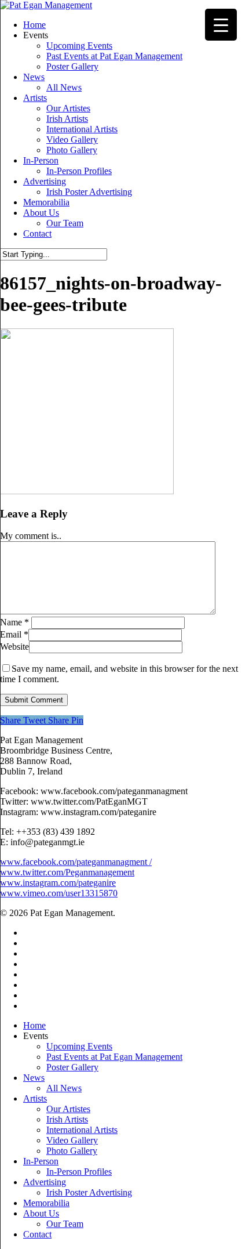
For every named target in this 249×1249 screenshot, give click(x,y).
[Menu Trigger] (221, 25)
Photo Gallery (71, 1151)
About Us (41, 1213)
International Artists (82, 1130)
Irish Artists (67, 1119)
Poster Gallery (72, 1067)
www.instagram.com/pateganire (58, 883)
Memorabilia (46, 1203)
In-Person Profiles (79, 1171)
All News (64, 1088)
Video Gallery (72, 1140)
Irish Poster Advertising (89, 1192)
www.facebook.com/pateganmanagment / (76, 862)
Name (14, 622)
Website (14, 646)
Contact (37, 1234)
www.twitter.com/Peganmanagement (67, 872)
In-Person (40, 1161)
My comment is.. (30, 536)
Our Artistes (68, 1109)
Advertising (44, 1182)
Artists (35, 1098)
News (34, 1078)
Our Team (64, 1224)
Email (14, 634)
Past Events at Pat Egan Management (114, 1057)
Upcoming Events (79, 1046)
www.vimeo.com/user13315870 (59, 893)
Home (34, 1025)
